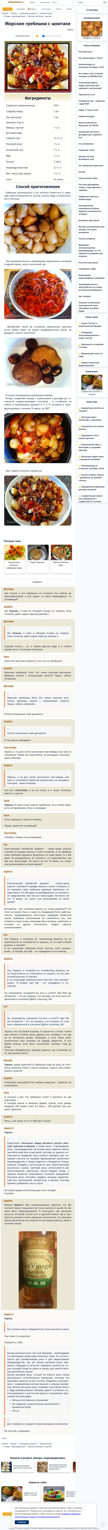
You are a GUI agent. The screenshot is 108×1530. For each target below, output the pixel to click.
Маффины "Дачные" (92, 38)
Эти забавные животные (91, 165)
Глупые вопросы (87, 238)
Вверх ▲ (96, 1528)
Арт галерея (85, 296)
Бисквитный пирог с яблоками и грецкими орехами (90, 447)
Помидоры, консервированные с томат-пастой (89, 335)
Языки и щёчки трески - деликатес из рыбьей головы (91, 478)
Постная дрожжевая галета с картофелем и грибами (90, 187)
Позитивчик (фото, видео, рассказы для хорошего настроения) (90, 85)
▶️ (37, 36)
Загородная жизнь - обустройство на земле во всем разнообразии (90, 287)
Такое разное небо (88, 178)
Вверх (4, 1438)
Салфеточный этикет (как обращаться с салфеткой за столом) (91, 499)
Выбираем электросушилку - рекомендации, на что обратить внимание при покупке (91, 251)
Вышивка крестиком (89, 220)
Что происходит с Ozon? (91, 58)
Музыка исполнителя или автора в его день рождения (91, 229)
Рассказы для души (88, 262)
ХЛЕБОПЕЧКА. (16, 2)
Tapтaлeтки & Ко (87, 94)
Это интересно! (86, 144)
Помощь (12, 1528)
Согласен (22, 1522)
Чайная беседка (86, 116)
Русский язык (85, 51)
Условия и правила (23, 1528)
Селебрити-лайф (87, 269)
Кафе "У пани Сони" (89, 110)
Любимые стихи (86, 150)
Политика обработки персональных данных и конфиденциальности (55, 1528)
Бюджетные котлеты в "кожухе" (92, 393)
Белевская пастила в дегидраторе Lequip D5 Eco (90, 135)
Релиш (82, 172)
